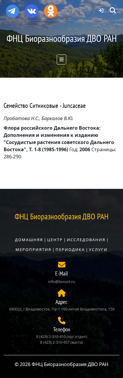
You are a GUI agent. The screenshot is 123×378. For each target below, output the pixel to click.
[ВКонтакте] (32, 9)
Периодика (70, 249)
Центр (55, 239)
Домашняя (29, 239)
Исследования (86, 239)
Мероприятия (33, 249)
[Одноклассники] (51, 9)
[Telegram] (12, 8)
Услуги (98, 249)
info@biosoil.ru (61, 281)
